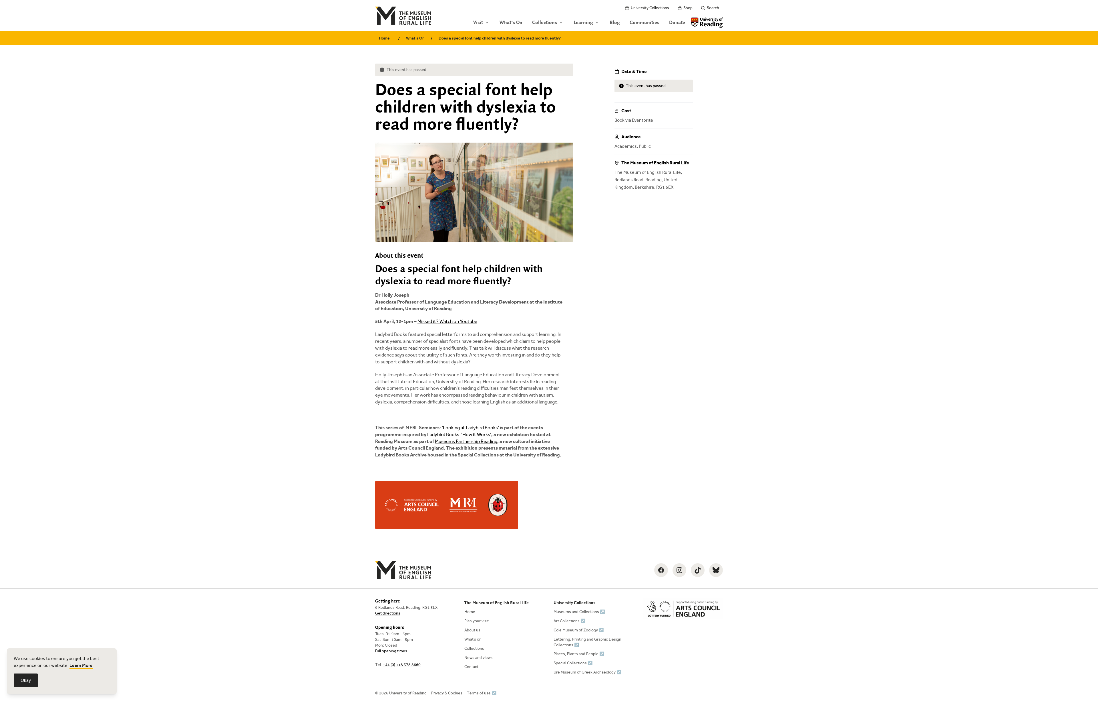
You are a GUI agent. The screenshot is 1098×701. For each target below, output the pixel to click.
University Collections (650, 7)
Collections (544, 22)
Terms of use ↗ (481, 693)
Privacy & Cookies (446, 693)
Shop (688, 7)
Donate (677, 22)
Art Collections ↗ (569, 621)
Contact (471, 666)
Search (713, 7)
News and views (478, 657)
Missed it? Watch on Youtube (447, 321)
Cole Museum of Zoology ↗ (579, 630)
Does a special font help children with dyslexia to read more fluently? (500, 38)
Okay (26, 680)
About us (472, 630)
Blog (615, 22)
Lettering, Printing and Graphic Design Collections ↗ (587, 642)
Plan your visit (476, 621)
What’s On (511, 22)
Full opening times (391, 651)
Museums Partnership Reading (466, 441)
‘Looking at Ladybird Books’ (470, 428)
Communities (644, 22)
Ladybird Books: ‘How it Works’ (459, 435)
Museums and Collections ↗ (579, 611)
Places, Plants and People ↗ (579, 653)
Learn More (81, 665)
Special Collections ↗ (573, 663)
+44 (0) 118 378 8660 (402, 664)
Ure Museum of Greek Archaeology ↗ (587, 672)
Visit (478, 22)
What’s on (473, 639)
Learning (583, 22)
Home (384, 38)
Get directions (387, 613)
